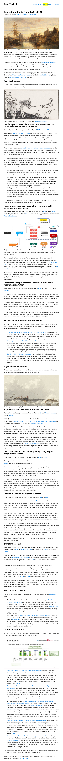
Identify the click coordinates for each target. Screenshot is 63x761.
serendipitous (53, 606)
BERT (25, 560)
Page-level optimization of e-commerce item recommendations (26, 721)
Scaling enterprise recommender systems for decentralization (26, 332)
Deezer (6, 463)
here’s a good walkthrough (20, 557)
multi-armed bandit (13, 740)
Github (53, 212)
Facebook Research (47, 130)
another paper (11, 710)
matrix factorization (38, 501)
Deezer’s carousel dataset (32, 443)
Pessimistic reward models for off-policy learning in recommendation (34, 421)
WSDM (22, 576)
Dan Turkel (10, 4)
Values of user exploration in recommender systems (34, 615)
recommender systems (48, 62)
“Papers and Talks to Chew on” (21, 75)
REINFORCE (15, 619)
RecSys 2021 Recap (45, 75)
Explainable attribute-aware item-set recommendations (24, 671)
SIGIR (28, 576)
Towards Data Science (10, 216)
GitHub (57, 4)
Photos (51, 4)
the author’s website (50, 413)
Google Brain (53, 594)
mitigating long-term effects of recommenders (35, 148)
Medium (46, 549)
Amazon (18, 684)
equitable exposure (37, 423)
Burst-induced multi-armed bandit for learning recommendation (27, 736)
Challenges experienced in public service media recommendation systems (30, 341)
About (40, 4)
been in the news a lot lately (21, 133)
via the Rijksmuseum (41, 121)
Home (35, 4)
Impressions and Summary (17, 77)
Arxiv (45, 457)
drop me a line (24, 758)
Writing (45, 4)
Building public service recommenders (19, 354)
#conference (18, 14)
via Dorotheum (48, 50)
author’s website (37, 699)
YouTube (27, 214)
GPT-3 (32, 560)
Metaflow (7, 269)
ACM (38, 130)
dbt (57, 267)
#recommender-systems (29, 14)
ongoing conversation (37, 705)
